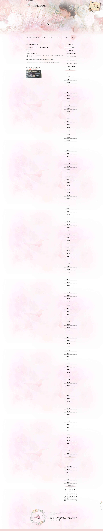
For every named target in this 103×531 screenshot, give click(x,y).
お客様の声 (64, 518)
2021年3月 (68, 234)
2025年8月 (68, 95)
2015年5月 (68, 450)
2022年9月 (68, 182)
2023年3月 (68, 163)
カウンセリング (36, 37)
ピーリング (68, 469)
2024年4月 (68, 137)
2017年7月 (68, 366)
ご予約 (73, 37)
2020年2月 (68, 272)
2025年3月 (68, 105)
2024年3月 (68, 140)
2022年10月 (68, 179)
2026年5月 (68, 76)
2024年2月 (68, 143)
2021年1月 (68, 240)
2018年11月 (68, 314)
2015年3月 (68, 453)
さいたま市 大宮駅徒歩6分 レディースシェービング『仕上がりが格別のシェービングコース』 (72, 66)
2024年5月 (68, 134)
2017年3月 (68, 379)
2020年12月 (68, 243)
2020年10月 (68, 250)
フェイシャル (58, 37)
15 (65, 494)
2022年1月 (68, 205)
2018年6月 (68, 330)
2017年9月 (68, 359)
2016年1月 (68, 424)
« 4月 (65, 500)
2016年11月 (68, 392)
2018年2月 (68, 343)
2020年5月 (68, 263)
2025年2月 (68, 108)
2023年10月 (68, 156)
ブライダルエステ (69, 466)
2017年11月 (68, 353)
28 (76, 496)
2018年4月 (68, 337)
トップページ (29, 37)
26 (72, 496)
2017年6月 (68, 369)
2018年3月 (68, 340)
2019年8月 (68, 285)
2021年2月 (68, 237)
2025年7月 (68, 98)
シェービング (44, 37)
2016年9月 (68, 398)
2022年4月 (68, 198)
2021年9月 (68, 214)
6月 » (76, 500)
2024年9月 (68, 121)
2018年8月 (68, 324)
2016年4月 (68, 414)
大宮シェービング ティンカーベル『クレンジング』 (72, 63)
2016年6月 (68, 408)
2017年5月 (68, 372)
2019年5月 (68, 295)
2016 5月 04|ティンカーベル (29, 0)
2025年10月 (68, 92)
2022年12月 (68, 172)
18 (70, 494)
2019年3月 (68, 301)
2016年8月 (68, 401)
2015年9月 (68, 437)
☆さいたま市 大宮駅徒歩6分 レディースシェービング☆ (72, 56)
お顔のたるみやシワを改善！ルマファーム (38, 47)
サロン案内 (66, 37)
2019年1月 (68, 308)
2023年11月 (68, 153)
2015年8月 (68, 440)
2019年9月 (68, 282)
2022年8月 (68, 185)
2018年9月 (68, 321)
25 (70, 496)
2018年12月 (68, 311)
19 (72, 494)
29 (65, 498)
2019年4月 (68, 298)
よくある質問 (70, 518)
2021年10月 (68, 211)
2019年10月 (68, 279)
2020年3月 (68, 269)
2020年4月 (68, 266)
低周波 (68, 479)
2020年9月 (68, 253)
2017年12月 (68, 350)
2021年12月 (68, 208)
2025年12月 (68, 85)
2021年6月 (68, 224)
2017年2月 (68, 382)
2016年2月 (68, 421)
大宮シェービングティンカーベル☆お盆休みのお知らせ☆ (72, 53)
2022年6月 (68, 192)
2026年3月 (68, 79)
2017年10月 (68, 356)
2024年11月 (68, 114)
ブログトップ (71, 44)
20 (74, 494)
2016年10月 (68, 395)
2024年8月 (68, 124)
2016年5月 (68, 411)
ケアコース (68, 482)
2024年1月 (68, 147)
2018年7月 (68, 327)
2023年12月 (68, 150)
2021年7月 (68, 221)
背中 (67, 472)
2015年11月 (68, 430)
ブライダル (51, 37)
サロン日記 (68, 459)
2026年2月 (68, 82)
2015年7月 (68, 443)
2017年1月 (68, 385)
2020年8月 (68, 256)
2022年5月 (68, 195)
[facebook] (101, 510)
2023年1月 (68, 169)
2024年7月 (68, 127)
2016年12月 (68, 388)
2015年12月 (68, 427)
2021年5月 (68, 227)
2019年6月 (68, 292)
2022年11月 (68, 176)
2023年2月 (68, 166)
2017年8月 (68, 363)
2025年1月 (68, 111)
